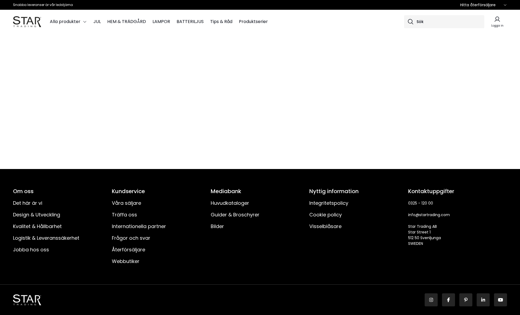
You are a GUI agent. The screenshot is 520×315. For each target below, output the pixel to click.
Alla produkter (65, 21)
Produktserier (253, 21)
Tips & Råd (221, 21)
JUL (97, 21)
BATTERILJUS (190, 21)
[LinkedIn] (483, 299)
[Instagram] (431, 299)
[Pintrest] (465, 299)
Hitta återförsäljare (478, 5)
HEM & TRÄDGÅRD (126, 21)
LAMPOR (161, 21)
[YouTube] (500, 299)
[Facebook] (448, 299)
